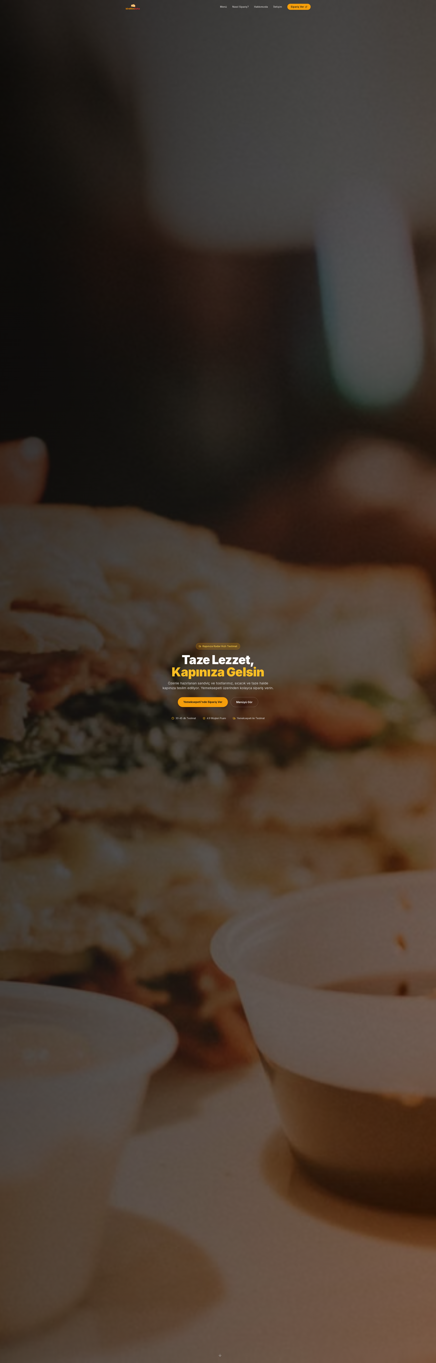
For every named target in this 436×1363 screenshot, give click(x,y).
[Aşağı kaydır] (220, 1355)
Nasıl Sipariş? (240, 6)
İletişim (277, 6)
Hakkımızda (261, 6)
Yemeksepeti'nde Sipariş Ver (202, 702)
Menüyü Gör (244, 702)
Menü (223, 6)
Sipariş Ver (297, 6)
